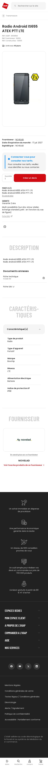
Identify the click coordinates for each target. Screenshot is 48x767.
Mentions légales (12, 685)
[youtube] (20, 666)
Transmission (11, 16)
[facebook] (11, 666)
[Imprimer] (4, 226)
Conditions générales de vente (19, 691)
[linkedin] (36, 666)
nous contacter (32, 167)
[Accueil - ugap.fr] (5, 6)
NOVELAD (19, 139)
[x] (28, 666)
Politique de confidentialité (17, 714)
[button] (7, 762)
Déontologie (10, 702)
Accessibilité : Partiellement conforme (22, 719)
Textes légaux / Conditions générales (22, 696)
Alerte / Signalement (14, 708)
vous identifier (14, 167)
